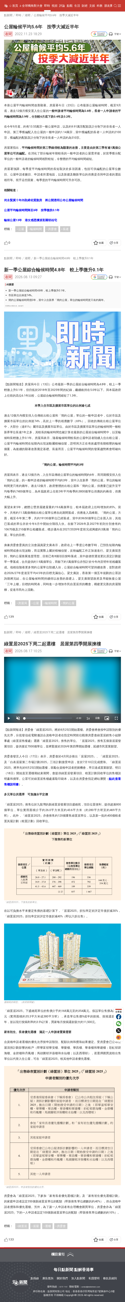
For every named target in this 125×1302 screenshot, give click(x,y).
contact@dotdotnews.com (90, 1287)
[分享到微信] (118, 1023)
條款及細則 (110, 1278)
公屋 (21, 229)
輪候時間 (36, 229)
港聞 (8, 34)
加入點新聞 (78, 1278)
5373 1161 (63, 1287)
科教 (100, 5)
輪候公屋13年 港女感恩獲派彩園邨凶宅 (30, 220)
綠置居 (22, 1226)
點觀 (70, 5)
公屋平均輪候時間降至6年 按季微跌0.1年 (32, 210)
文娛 (92, 5)
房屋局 (22, 603)
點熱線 (35, 1278)
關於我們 (62, 1278)
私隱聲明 (94, 1278)
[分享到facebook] (118, 1016)
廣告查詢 (47, 1278)
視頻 (54, 5)
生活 (77, 5)
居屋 (36, 1226)
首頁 (15, 5)
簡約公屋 (69, 603)
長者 (66, 229)
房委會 (52, 229)
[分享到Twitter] (118, 1030)
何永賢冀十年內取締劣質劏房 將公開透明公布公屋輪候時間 (43, 200)
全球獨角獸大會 (32, 5)
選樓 (48, 1226)
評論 (62, 5)
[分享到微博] (118, 1037)
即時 (47, 5)
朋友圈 (108, 5)
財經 (85, 5)
